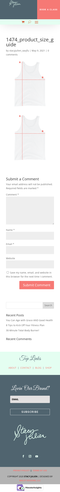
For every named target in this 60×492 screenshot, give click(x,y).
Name (10, 229)
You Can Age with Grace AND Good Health (29, 320)
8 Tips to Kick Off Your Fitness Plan (25, 325)
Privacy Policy (21, 470)
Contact (25, 367)
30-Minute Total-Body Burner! (22, 330)
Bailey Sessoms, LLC (30, 480)
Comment (12, 194)
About (12, 367)
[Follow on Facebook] (23, 456)
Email (10, 244)
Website (10, 258)
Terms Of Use (40, 470)
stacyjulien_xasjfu (19, 50)
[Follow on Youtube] (36, 456)
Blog (38, 367)
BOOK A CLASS (49, 9)
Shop (48, 367)
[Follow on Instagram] (30, 456)
